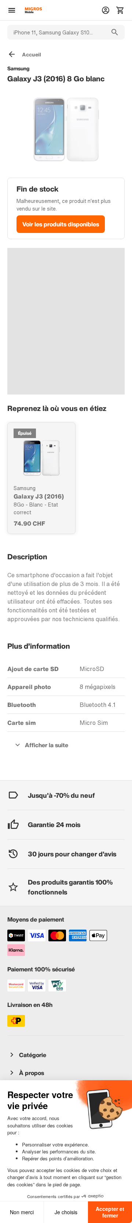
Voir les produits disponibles (60, 224)
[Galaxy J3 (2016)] (41, 457)
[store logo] (33, 10)
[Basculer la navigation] (11, 10)
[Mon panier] (120, 10)
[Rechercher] (115, 32)
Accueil (31, 54)
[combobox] (56, 32)
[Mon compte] (105, 10)
